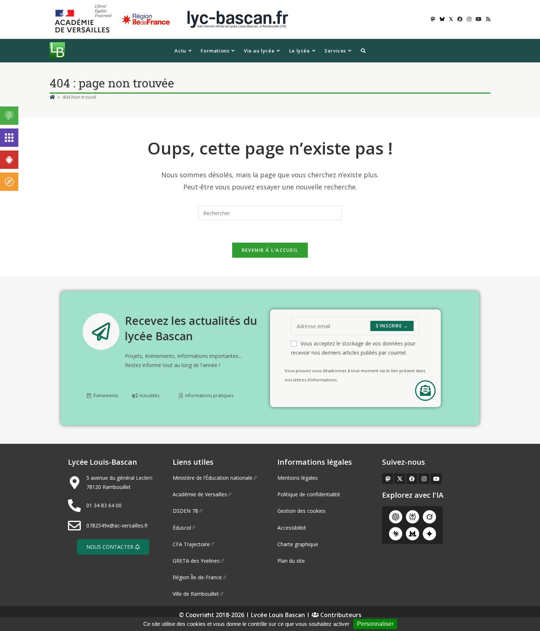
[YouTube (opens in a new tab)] (479, 19)
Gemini (429, 533)
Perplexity (412, 516)
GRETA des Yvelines (196, 560)
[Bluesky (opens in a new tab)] (442, 19)
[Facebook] (411, 478)
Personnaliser (375, 624)
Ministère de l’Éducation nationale (212, 477)
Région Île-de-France (197, 577)
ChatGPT (395, 516)
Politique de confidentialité (308, 494)
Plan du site (291, 560)
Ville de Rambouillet (196, 593)
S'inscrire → (392, 326)
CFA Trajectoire (191, 544)
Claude (395, 533)
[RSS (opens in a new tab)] (487, 19)
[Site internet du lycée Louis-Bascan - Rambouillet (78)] (238, 19)
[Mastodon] (387, 478)
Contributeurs (340, 615)
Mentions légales (297, 477)
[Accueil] (52, 97)
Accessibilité (291, 527)
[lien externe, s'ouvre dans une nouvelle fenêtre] (85, 19)
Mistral (412, 533)
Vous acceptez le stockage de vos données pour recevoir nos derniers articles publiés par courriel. (353, 348)
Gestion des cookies (301, 510)
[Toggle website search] (363, 50)
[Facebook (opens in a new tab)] (460, 19)
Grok (429, 516)
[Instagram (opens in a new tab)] (469, 19)
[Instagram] (423, 478)
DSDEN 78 (185, 510)
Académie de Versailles (200, 494)
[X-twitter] (399, 478)
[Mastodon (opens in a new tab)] (433, 19)
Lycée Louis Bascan (278, 615)
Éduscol (182, 527)
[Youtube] (436, 478)
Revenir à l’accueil (270, 250)
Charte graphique (297, 544)
